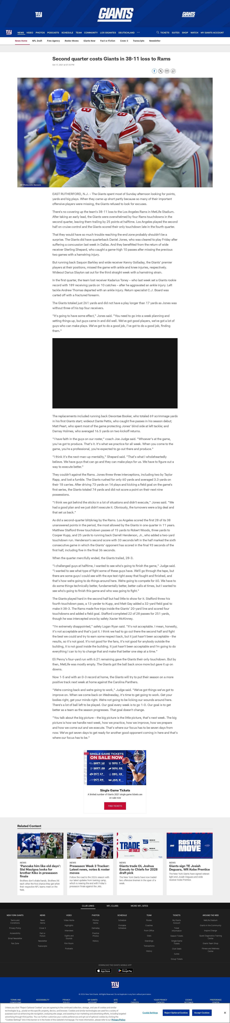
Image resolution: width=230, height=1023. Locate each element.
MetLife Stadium (210, 920)
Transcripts (42, 946)
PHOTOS (96, 915)
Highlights (69, 925)
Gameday (96, 928)
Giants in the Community (210, 925)
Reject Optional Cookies (176, 1012)
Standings (149, 941)
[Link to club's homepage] (9, 32)
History (96, 941)
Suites (176, 954)
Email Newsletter (15, 938)
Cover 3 (42, 928)
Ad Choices (135, 1001)
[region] (115, 1013)
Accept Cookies (202, 1012)
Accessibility (15, 933)
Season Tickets (176, 936)
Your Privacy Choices (160, 1001)
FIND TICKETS (115, 806)
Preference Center (216, 1001)
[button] (115, 373)
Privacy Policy (15, 928)
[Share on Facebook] (154, 72)
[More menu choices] (138, 32)
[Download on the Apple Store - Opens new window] (104, 971)
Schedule (122, 920)
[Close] (225, 1012)
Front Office (149, 930)
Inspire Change (210, 930)
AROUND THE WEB (211, 915)
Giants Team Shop (210, 943)
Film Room (69, 943)
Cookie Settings (188, 1001)
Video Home (69, 920)
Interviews (69, 930)
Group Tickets (177, 959)
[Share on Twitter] (160, 72)
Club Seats (176, 949)
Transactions (149, 946)
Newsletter (42, 941)
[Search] (158, 32)
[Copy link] (173, 71)
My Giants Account (92, 1001)
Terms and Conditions (15, 1001)
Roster (149, 920)
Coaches (149, 925)
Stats (149, 936)
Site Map (116, 1001)
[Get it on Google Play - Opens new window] (125, 972)
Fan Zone (15, 943)
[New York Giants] (115, 985)
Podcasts (69, 948)
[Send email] (166, 72)
